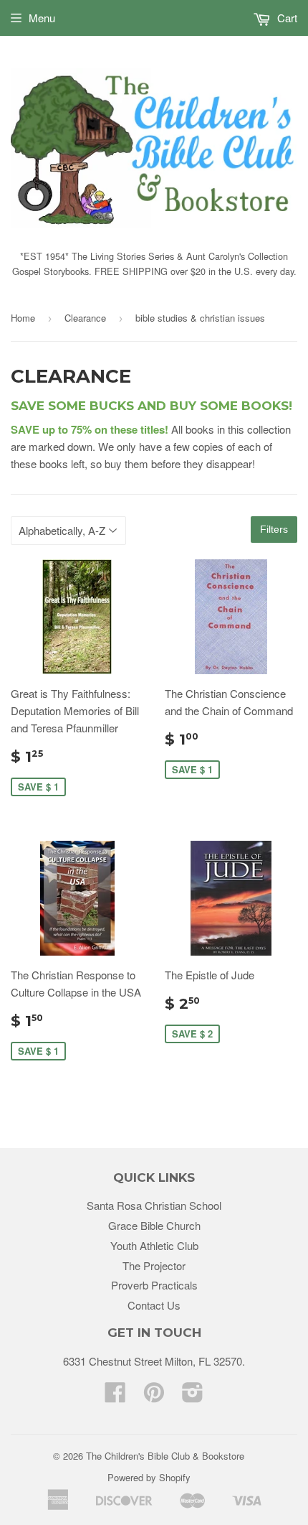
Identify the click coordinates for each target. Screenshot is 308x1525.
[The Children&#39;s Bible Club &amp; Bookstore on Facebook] (115, 1396)
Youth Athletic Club (154, 1245)
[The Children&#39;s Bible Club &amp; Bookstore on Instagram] (192, 1396)
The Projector (154, 1265)
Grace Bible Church (154, 1225)
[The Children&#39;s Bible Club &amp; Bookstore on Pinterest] (154, 1396)
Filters (274, 529)
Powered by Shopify (149, 1477)
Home (23, 318)
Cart (285, 17)
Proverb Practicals (154, 1284)
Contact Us (154, 1304)
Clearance (85, 318)
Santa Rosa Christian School (154, 1205)
